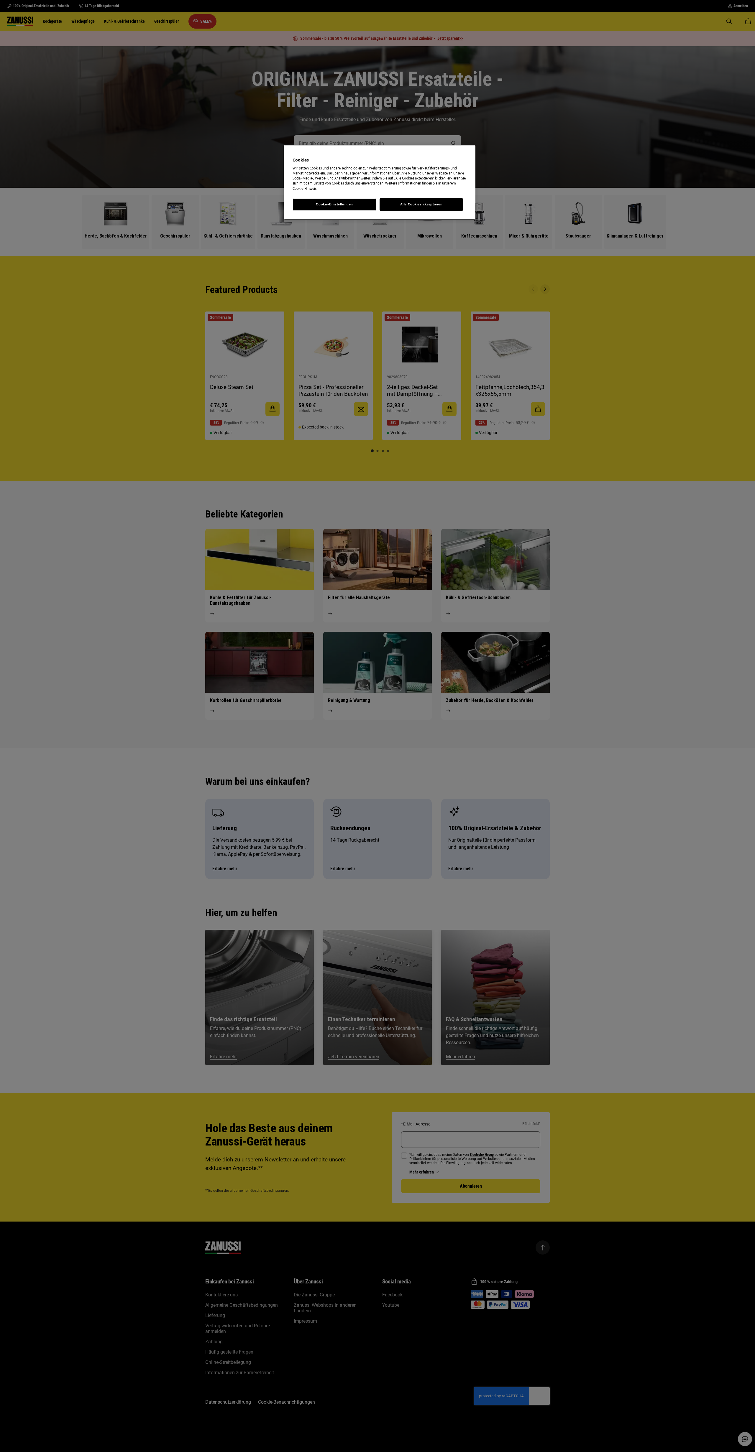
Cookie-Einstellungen (334, 204)
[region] (379, 182)
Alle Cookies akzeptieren (421, 204)
